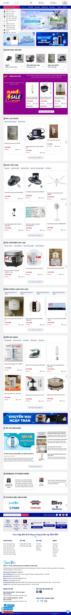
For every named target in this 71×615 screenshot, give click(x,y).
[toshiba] (35, 508)
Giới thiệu (30, 7)
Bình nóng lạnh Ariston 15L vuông (11, 293)
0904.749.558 (37, 527)
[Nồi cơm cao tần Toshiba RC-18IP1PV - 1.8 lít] (14, 258)
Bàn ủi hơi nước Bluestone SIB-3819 (35, 365)
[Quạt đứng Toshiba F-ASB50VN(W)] (56, 212)
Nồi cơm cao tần (8, 245)
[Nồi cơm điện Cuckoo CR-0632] (55, 257)
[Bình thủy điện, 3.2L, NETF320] (12, 382)
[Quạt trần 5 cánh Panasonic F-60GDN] (57, 181)
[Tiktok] (40, 591)
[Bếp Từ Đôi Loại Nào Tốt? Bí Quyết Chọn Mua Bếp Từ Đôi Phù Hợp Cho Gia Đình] (42, 434)
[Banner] (19, 39)
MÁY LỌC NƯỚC (12, 119)
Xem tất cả (48, 168)
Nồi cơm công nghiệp (28, 245)
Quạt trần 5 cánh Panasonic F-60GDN (55, 193)
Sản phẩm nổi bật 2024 (10, 30)
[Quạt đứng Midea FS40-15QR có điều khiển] (14, 212)
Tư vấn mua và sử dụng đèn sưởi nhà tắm (57, 439)
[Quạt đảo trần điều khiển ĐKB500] (35, 180)
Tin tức (59, 7)
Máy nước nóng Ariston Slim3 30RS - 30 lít (56, 319)
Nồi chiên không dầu (11, 16)
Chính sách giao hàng (9, 544)
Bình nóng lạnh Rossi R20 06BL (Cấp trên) (34, 319)
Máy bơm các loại (10, 25)
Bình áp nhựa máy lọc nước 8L (13, 143)
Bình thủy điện (8, 340)
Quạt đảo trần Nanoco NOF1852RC (14, 192)
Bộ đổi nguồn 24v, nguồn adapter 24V (35, 147)
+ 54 (40, 58)
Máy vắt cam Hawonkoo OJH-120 (35, 395)
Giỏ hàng (38, 550)
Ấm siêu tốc (26, 340)
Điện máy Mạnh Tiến (61, 526)
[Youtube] (63, 515)
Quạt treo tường (24, 168)
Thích (29, 103)
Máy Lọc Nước (10, 13)
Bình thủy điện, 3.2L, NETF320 (13, 393)
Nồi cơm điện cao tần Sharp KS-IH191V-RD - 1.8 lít (46, 98)
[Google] (67, 515)
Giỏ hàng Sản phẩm (54, 3)
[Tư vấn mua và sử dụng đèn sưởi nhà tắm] (42, 442)
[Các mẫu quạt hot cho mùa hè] (42, 449)
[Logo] (6, 3)
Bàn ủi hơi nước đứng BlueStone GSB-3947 (32, 97)
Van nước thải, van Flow (53, 140)
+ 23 (62, 58)
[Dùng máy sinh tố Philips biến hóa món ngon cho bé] (42, 456)
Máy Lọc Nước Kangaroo (10, 121)
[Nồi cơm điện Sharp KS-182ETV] (34, 257)
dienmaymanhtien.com (14, 580)
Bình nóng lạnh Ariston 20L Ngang (27, 293)
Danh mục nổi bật (13, 50)
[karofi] (14, 503)
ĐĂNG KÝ (25, 515)
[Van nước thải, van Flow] (53, 131)
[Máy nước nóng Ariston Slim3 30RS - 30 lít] (57, 306)
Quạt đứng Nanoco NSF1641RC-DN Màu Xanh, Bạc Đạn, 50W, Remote (60, 98)
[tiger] (14, 508)
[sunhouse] (35, 503)
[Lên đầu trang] (68, 608)
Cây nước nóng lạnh (11, 18)
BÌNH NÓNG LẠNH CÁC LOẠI (16, 289)
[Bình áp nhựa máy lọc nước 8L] (12, 133)
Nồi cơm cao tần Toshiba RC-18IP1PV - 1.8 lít (12, 271)
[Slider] (44, 20)
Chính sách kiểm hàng (9, 546)
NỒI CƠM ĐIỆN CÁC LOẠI (15, 243)
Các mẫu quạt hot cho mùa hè (54, 446)
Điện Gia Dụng (10, 15)
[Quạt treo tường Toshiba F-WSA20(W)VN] (35, 212)
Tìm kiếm (38, 544)
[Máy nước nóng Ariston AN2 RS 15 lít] (14, 306)
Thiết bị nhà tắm (10, 23)
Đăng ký (38, 548)
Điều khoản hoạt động (25, 546)
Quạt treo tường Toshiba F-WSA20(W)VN (33, 224)
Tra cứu (42, 3)
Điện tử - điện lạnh (11, 32)
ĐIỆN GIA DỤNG (11, 337)
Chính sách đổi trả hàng (9, 554)
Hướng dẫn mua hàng (25, 544)
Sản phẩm (52, 7)
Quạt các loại (9, 9)
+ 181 (19, 58)
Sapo (59, 613)
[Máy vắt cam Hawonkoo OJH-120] (35, 383)
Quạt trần (7, 168)
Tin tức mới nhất (13, 428)
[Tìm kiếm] (31, 2)
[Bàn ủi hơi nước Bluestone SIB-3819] (35, 353)
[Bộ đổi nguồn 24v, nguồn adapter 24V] (35, 134)
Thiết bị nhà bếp (10, 27)
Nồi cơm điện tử (18, 245)
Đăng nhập (39, 546)
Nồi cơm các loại (10, 11)
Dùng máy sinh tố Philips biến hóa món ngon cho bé (56, 454)
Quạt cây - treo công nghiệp (37, 168)
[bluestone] (57, 508)
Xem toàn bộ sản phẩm (46, 111)
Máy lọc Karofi (21, 121)
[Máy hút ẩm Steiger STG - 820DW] (13, 352)
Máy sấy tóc (34, 340)
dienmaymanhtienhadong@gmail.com (16, 578)
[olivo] (57, 503)
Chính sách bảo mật (8, 548)
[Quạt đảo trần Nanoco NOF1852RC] (13, 180)
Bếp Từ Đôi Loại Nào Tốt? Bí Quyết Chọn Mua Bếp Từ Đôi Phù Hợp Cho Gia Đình (56, 432)
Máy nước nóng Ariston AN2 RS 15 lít (14, 319)
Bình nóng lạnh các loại (11, 21)
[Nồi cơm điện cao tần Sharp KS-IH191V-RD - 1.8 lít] (46, 89)
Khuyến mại (44, 7)
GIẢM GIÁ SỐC (15, 76)
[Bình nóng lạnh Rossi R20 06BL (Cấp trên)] (35, 306)
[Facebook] (60, 515)
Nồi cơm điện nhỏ (40, 245)
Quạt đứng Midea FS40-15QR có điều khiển (13, 224)
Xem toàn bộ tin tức (35, 466)
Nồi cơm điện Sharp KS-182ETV (34, 268)
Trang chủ (23, 7)
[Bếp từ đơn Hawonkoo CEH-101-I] (56, 383)
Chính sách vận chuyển (9, 552)
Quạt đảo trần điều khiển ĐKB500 (35, 191)
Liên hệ (65, 7)
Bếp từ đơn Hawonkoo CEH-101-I (56, 394)
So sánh (36, 103)
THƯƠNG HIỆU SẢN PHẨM (16, 497)
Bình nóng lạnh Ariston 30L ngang (58, 293)
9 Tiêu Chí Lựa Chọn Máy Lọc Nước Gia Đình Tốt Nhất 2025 (19, 454)
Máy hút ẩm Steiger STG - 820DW (13, 364)
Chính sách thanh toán (9, 550)
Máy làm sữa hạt (17, 340)
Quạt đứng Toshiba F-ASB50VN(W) (56, 223)
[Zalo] (57, 515)
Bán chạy (37, 7)
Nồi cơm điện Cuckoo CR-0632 (55, 268)
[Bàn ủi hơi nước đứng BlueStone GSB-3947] (32, 89)
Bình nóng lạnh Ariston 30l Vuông (43, 293)
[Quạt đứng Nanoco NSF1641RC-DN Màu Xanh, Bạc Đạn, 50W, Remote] (60, 89)
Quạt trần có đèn (15, 168)
